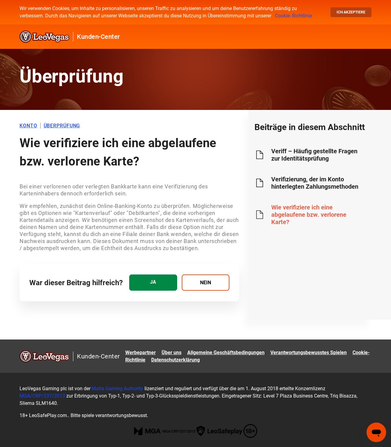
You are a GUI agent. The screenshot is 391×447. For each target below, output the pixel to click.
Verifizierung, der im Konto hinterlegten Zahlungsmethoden (314, 183)
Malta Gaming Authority (117, 388)
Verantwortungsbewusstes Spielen (308, 352)
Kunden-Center (98, 36)
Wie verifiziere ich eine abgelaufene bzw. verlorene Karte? (308, 215)
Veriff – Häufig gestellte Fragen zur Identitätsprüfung (314, 154)
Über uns (171, 352)
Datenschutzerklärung (175, 360)
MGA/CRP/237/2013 (43, 396)
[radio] (153, 282)
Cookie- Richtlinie (293, 16)
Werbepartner (140, 352)
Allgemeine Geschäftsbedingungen (226, 352)
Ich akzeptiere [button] (351, 12)
